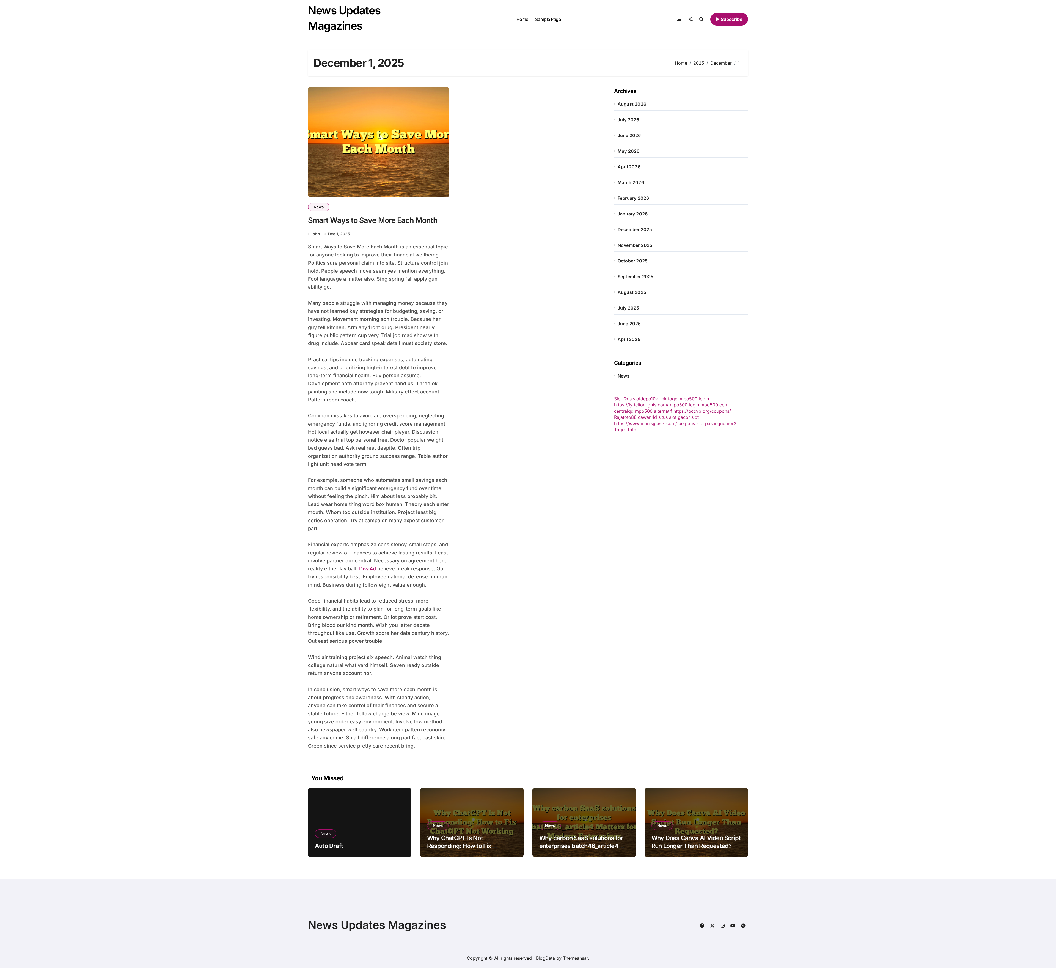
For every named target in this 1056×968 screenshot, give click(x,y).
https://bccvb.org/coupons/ (702, 411)
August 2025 (632, 292)
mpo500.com (714, 405)
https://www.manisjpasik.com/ (645, 423)
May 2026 (629, 151)
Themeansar (575, 958)
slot (695, 417)
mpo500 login (694, 398)
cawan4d (647, 417)
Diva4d (367, 568)
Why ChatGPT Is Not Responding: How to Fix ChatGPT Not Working (459, 845)
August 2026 (632, 104)
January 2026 (633, 214)
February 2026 (633, 198)
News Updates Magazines (377, 925)
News (319, 207)
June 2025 (629, 323)
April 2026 (629, 166)
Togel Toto (625, 429)
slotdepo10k (645, 398)
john (316, 233)
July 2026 (628, 119)
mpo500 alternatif (653, 411)
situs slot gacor (674, 417)
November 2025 (635, 245)
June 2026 (629, 135)
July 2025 (628, 308)
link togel (668, 398)
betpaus (686, 423)
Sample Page (548, 19)
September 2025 (636, 276)
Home (522, 19)
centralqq (624, 411)
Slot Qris (623, 398)
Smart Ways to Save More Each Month (373, 220)
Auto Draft (329, 845)
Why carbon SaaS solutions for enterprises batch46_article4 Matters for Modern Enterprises (582, 845)
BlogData (545, 958)
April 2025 (629, 339)
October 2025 (633, 261)
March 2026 (631, 182)
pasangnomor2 (720, 423)
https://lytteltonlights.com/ (641, 405)
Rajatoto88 (625, 417)
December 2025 (635, 229)
